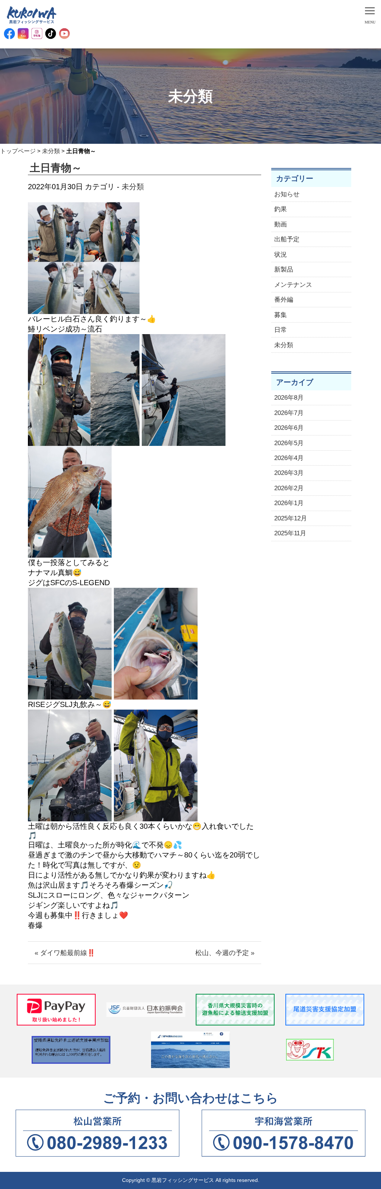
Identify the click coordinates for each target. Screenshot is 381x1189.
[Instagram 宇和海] (36, 33)
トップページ (18, 151)
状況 (280, 254)
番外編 (283, 299)
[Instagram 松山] (23, 33)
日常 (280, 329)
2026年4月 (289, 458)
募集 (280, 314)
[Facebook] (9, 33)
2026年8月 (289, 397)
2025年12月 (290, 518)
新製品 (283, 269)
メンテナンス (293, 284)
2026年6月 (289, 427)
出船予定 (287, 239)
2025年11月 (290, 533)
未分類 (51, 151)
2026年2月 (289, 488)
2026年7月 (289, 412)
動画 (280, 224)
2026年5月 (289, 443)
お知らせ (287, 194)
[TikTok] (50, 33)
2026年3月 (289, 472)
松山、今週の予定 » (224, 953)
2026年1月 (289, 503)
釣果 (280, 209)
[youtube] (64, 33)
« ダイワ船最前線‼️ (65, 953)
